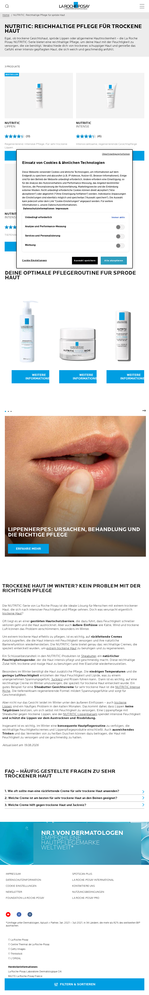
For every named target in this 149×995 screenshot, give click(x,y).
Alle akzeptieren (113, 260)
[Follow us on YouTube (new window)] (8, 914)
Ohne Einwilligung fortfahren (116, 154)
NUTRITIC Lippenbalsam (80, 714)
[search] (7, 6)
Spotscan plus (82, 874)
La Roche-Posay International (93, 880)
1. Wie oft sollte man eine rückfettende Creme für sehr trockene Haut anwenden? (62, 791)
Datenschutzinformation (23, 880)
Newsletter (14, 892)
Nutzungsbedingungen (88, 892)
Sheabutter (88, 656)
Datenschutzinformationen (39, 208)
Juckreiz (57, 679)
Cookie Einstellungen (21, 886)
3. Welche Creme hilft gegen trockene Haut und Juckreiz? (45, 805)
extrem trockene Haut (61, 648)
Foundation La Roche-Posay (25, 898)
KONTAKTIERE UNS (83, 886)
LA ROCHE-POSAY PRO (86, 898)
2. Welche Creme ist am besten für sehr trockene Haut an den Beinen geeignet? (61, 798)
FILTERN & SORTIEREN (77, 984)
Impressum (13, 874)
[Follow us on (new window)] (19, 914)
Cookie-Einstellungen (34, 260)
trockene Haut (12, 613)
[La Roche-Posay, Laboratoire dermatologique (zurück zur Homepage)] (74, 6)
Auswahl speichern (85, 260)
